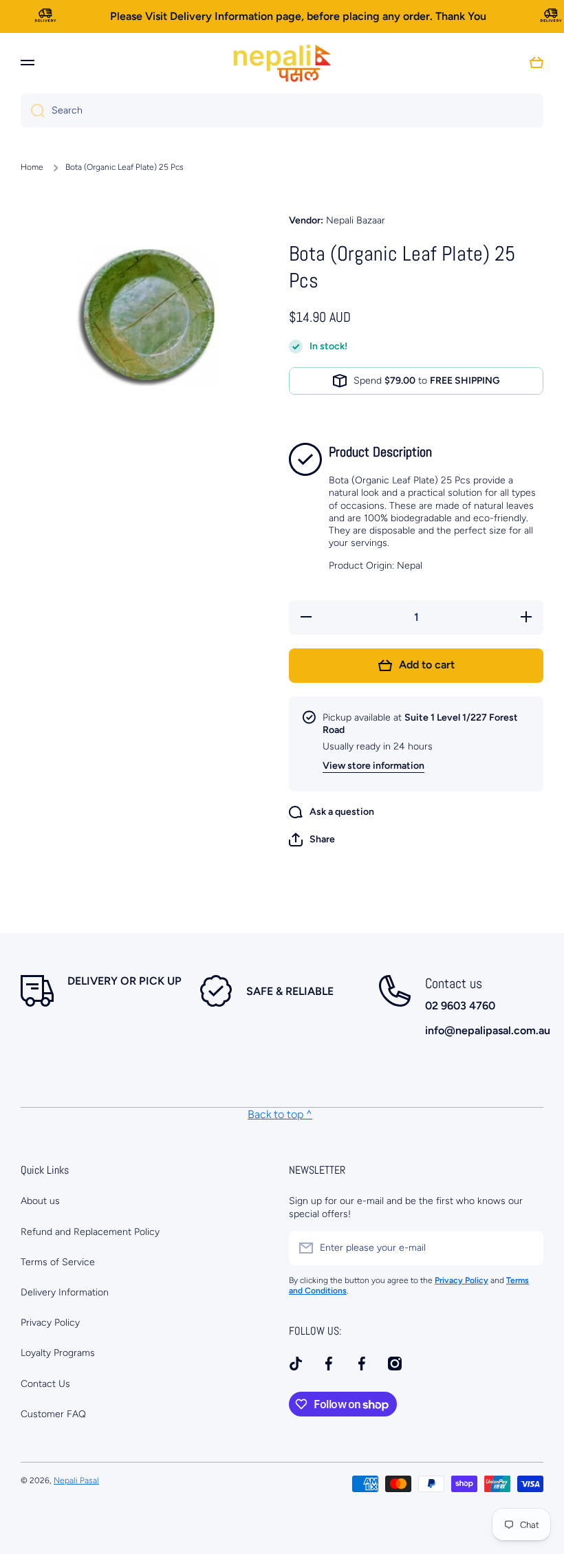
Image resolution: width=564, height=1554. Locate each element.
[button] (312, 839)
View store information (373, 765)
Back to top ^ (280, 1114)
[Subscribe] (526, 1248)
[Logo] (282, 62)
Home (32, 167)
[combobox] (282, 111)
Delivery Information (65, 1292)
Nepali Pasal (76, 1480)
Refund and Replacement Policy (90, 1232)
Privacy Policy (50, 1322)
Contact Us (45, 1384)
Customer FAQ (53, 1414)
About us (40, 1201)
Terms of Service (58, 1262)
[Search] (33, 111)
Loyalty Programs (58, 1353)
